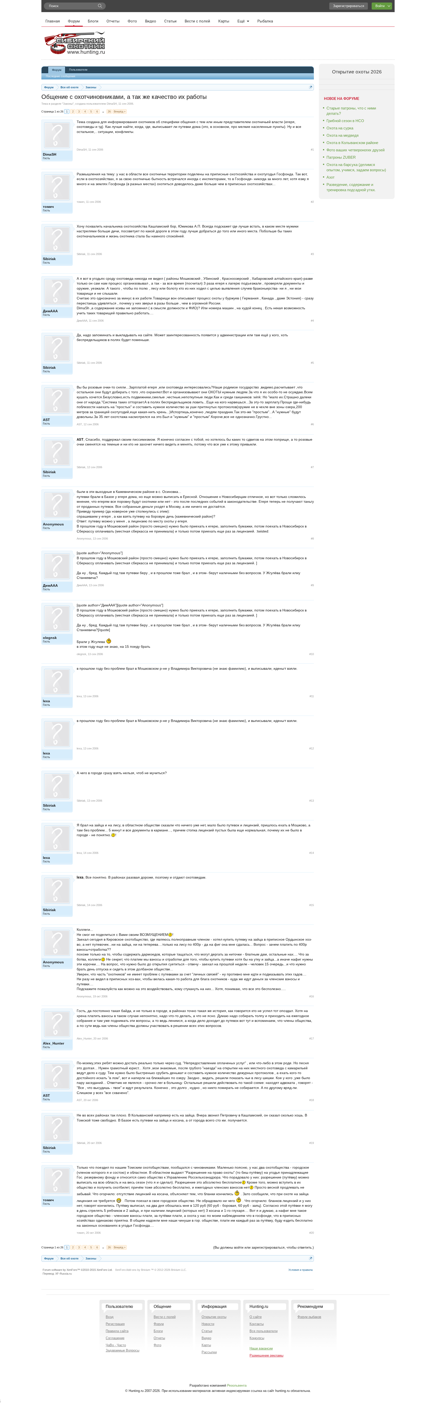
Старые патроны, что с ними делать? (351, 111)
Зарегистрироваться (348, 6)
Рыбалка (265, 21)
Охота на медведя (342, 135)
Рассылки (209, 1352)
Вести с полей (197, 21)
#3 (312, 254)
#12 (311, 748)
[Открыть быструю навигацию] (310, 87)
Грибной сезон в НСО (345, 121)
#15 (311, 905)
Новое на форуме (341, 98)
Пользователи (78, 69)
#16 (311, 996)
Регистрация (115, 1324)
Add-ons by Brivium (151, 1269)
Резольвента (237, 1385)
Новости (208, 1324)
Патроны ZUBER (341, 157)
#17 (311, 1038)
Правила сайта (117, 1331)
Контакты (257, 1324)
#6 (312, 424)
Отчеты (113, 21)
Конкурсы (257, 1338)
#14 (311, 852)
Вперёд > (119, 111)
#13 (311, 800)
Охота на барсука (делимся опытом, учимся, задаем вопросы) (356, 167)
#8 (312, 538)
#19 (311, 1142)
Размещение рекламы (266, 1355)
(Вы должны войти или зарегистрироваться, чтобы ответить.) (263, 1247)
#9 (312, 585)
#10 (311, 654)
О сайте (256, 1317)
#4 (312, 320)
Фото (132, 21)
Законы (68, 103)
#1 (312, 149)
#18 (311, 1100)
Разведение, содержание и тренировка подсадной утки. (350, 187)
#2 (312, 201)
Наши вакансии (261, 1348)
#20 (311, 1232)
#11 (312, 696)
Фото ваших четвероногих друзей (355, 150)
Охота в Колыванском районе (352, 143)
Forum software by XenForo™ (78, 1269)
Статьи (170, 21)
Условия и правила (300, 1269)
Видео (150, 21)
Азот (330, 177)
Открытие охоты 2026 (357, 71)
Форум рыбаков (309, 1317)
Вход (110, 1317)
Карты (223, 21)
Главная (52, 21)
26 (109, 111)
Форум (74, 21)
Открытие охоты (214, 1317)
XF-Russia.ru (63, 1273)
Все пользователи (264, 1331)
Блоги (93, 21)
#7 (312, 467)
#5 (312, 362)
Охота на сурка (339, 128)
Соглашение (115, 1338)
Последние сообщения (60, 76)
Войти (380, 6)
